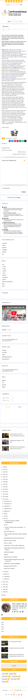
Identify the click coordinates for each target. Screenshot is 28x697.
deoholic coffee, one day (10, 540)
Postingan (6, 397)
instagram (4, 249)
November (7, 503)
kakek (3, 122)
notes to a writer (8, 543)
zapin (5, 85)
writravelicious (5, 359)
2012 (4, 582)
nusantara (15, 676)
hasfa (3, 354)
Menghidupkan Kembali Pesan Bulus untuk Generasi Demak (13, 220)
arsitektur (5, 676)
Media (3, 387)
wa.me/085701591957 (7, 371)
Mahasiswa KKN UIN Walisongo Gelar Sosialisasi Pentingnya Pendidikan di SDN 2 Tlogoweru (13, 215)
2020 (4, 481)
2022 (4, 477)
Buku (3, 286)
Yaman (9, 61)
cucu (6, 122)
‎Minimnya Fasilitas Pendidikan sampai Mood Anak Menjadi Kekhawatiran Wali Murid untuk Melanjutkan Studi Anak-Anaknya (12, 225)
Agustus (6, 511)
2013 (4, 499)
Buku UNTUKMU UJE (9, 531)
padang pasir (14, 79)
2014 (4, 496)
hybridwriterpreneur (7, 357)
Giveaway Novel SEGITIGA (10, 566)
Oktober (6, 506)
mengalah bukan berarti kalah (16, 648)
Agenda (4, 380)
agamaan (22, 54)
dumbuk (21, 68)
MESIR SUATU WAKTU (9, 568)
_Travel (4, 266)
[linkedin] (20, 611)
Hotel (3, 673)
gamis (6, 117)
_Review (4, 279)
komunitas (19, 29)
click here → (15, 609)
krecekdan (13, 76)
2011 (4, 584)
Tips (3, 264)
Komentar (6, 400)
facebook (4, 243)
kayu (17, 73)
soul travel (14, 679)
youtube (4, 252)
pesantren (5, 30)
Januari (6, 579)
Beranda (3, 595)
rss (3, 254)
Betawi (8, 54)
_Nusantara (5, 277)
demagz (4, 350)
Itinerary (4, 385)
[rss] (16, 1)
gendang (12, 66)
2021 (4, 479)
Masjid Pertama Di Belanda (10, 557)
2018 (4, 486)
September (7, 508)
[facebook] (9, 1)
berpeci (21, 117)
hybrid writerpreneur (9, 222)
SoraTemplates (11, 690)
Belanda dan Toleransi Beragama (12, 563)
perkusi (6, 51)
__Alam (3, 273)
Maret (5, 574)
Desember (7, 501)
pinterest (4, 247)
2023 (4, 474)
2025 (4, 469)
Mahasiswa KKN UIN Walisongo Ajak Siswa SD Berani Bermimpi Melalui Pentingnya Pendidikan (13, 210)
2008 (4, 591)
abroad (11, 673)
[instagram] (14, 1)
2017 (4, 489)
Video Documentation (7, 281)
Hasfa (5, 207)
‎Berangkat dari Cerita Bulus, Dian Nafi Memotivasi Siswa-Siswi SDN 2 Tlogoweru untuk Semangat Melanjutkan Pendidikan (13, 232)
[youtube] (19, 1)
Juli (5, 513)
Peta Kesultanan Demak (15, 641)
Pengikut (8, 407)
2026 (4, 467)
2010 (4, 587)
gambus (7, 79)
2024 (4, 472)
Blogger (18, 197)
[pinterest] (21, 1)
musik (23, 29)
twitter (4, 245)
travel (3, 681)
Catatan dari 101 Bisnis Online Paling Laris (14, 545)
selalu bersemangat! (9, 552)
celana (11, 117)
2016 (4, 491)
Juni (5, 516)
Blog (3, 284)
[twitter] (6, 1)
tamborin (7, 76)
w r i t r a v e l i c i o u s (10, 212)
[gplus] (11, 1)
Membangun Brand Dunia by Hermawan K (14, 538)
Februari (6, 576)
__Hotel (4, 268)
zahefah (13, 85)
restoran (4, 679)
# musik (15, 138)
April (5, 571)
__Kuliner (4, 271)
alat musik (14, 51)
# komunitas (9, 138)
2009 (4, 589)
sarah (8, 85)
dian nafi (6, 218)
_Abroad (4, 275)
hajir (9, 66)
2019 (4, 484)
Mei (5, 518)
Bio (3, 382)
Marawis (6, 554)
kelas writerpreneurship (20, 407)
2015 (4, 494)
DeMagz (6, 229)
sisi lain (5, 525)
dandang (7, 71)
